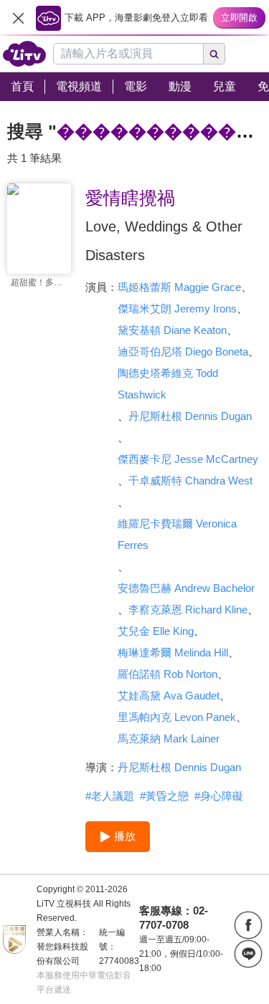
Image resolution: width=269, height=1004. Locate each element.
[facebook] (248, 925)
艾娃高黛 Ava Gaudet (169, 695)
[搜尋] (214, 53)
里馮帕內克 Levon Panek (177, 717)
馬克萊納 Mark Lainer (169, 738)
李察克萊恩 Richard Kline (187, 609)
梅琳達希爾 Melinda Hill (173, 652)
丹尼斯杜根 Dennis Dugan (190, 416)
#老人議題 (109, 796)
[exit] (18, 18)
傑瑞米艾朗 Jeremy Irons (177, 308)
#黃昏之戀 (164, 796)
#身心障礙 (218, 796)
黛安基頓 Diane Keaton (172, 330)
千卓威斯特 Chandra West (190, 480)
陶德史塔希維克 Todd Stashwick (168, 384)
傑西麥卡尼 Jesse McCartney (188, 459)
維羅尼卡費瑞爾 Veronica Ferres (177, 534)
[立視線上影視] (24, 54)
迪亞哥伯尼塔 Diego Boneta (183, 351)
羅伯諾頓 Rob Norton (167, 674)
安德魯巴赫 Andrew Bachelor (186, 588)
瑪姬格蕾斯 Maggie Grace (179, 287)
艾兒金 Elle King (156, 631)
